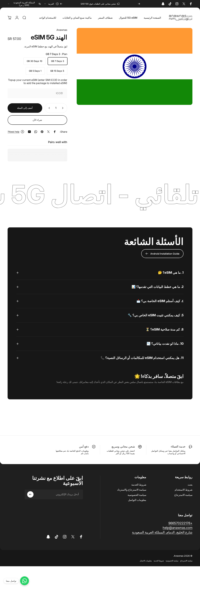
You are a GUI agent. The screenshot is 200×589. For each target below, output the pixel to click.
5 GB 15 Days (57, 70)
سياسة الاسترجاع (183, 494)
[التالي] (61, 4)
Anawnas (61, 29)
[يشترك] (30, 494)
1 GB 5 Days (35, 70)
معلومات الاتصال (146, 561)
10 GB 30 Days (34, 61)
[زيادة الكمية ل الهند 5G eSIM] (48, 108)
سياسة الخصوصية (137, 494)
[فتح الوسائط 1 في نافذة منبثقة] (134, 66)
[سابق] (138, 4)
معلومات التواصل (137, 500)
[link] (162, 532)
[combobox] (51, 4)
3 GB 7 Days (57, 61)
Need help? (13, 131)
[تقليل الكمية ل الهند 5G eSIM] (63, 108)
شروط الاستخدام (183, 489)
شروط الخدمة (138, 484)
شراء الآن (37, 119)
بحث (190, 484)
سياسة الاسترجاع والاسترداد (131, 489)
